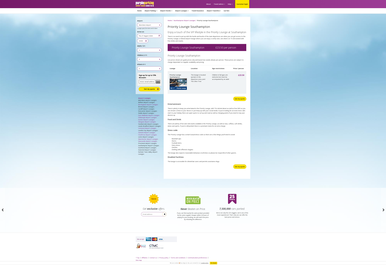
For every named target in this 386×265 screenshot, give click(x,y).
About (208, 4)
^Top (137, 258)
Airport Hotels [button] (165, 11)
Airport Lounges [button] (181, 11)
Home (139, 11)
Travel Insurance (198, 11)
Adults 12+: (141, 46)
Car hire (226, 11)
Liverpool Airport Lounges (147, 128)
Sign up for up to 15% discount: (147, 76)
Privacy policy (163, 258)
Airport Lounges (144, 98)
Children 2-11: (142, 55)
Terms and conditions (178, 258)
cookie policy (204, 263)
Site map (139, 260)
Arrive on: (140, 32)
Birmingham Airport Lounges (148, 105)
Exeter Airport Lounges (146, 120)
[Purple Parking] (145, 3)
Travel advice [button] (219, 4)
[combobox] (148, 25)
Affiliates (145, 258)
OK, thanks (213, 263)
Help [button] (229, 4)
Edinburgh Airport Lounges (147, 117)
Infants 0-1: (141, 64)
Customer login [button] (242, 4)
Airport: (140, 21)
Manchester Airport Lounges (148, 139)
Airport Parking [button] (150, 11)
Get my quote (240, 99)
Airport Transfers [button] (213, 11)
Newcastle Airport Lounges (147, 141)
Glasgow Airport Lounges (147, 122)
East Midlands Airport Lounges (148, 115)
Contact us (153, 258)
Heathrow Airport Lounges (147, 135)
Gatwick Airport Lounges (146, 132)
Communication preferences (197, 258)
